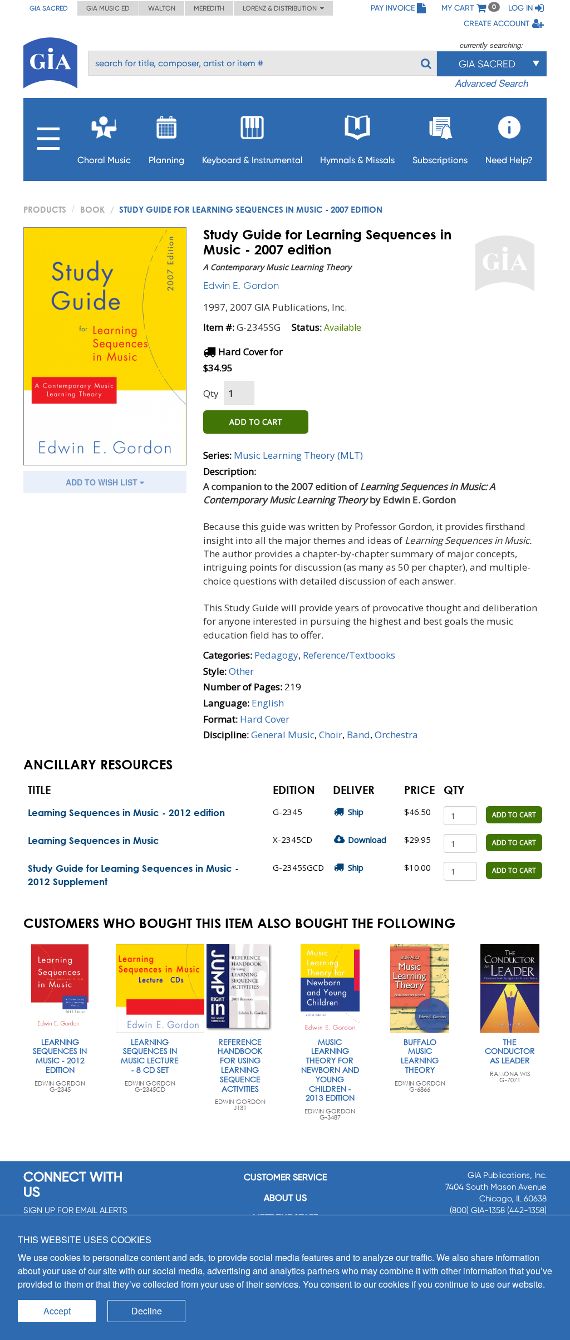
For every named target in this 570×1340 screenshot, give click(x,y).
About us (285, 1197)
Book (92, 209)
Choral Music (104, 160)
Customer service (285, 1177)
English (268, 702)
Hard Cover (264, 719)
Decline (146, 1310)
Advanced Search (491, 83)
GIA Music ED (108, 8)
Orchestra (396, 734)
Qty (211, 393)
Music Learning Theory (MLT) (298, 455)
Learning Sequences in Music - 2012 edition (126, 812)
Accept (57, 1310)
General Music (283, 734)
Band (358, 734)
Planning (166, 160)
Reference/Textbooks (349, 655)
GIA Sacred (49, 8)
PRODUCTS (44, 209)
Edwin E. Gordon (241, 285)
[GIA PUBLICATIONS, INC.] (50, 61)
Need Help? (509, 160)
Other (241, 671)
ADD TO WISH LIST (103, 482)
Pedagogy (276, 655)
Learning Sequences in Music (93, 840)
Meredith (209, 8)
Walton (161, 8)
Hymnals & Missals (357, 160)
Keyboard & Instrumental (252, 160)
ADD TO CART (255, 421)
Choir (330, 734)
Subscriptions (440, 160)
